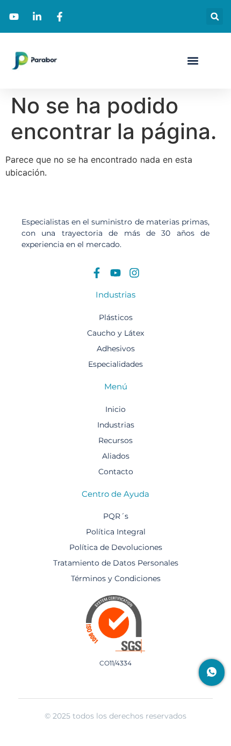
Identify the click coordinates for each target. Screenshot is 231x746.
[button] (214, 16)
